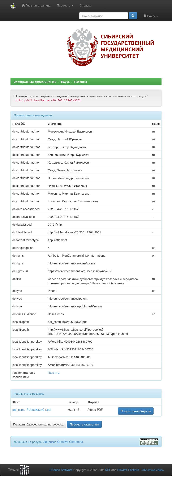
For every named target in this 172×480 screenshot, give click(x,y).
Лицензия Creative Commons (63, 442)
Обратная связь (153, 470)
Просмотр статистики (84, 424)
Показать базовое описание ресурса (38, 424)
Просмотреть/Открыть (136, 411)
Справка (85, 5)
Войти (151, 16)
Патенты (80, 81)
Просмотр (64, 5)
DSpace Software (61, 470)
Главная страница (38, 5)
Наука (65, 81)
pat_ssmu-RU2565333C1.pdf (31, 409)
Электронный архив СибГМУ (35, 81)
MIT (108, 470)
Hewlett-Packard (128, 470)
